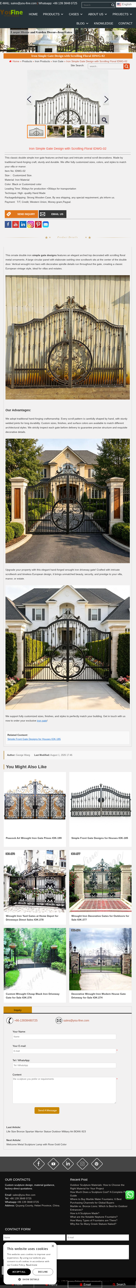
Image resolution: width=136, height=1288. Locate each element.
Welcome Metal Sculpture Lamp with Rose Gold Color (36, 1144)
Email (87, 1284)
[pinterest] (97, 1164)
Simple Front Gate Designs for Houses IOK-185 (34, 739)
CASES (74, 14)
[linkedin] (23, 224)
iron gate (42, 720)
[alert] (30, 1263)
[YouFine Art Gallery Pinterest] (7, 1211)
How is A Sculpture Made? (84, 1213)
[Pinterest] (38, 224)
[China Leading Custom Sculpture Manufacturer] (11, 13)
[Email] (45, 224)
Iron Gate (58, 61)
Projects (120, 14)
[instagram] (82, 1164)
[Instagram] (30, 224)
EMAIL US (57, 214)
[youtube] (15, 224)
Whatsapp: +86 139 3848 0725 (58, 3)
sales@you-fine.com (76, 1020)
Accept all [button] (19, 1271)
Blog (80, 23)
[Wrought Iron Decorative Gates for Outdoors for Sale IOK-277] (100, 881)
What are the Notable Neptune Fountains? (94, 1216)
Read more (31, 1264)
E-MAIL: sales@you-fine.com (18, 3)
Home (19, 1284)
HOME (33, 14)
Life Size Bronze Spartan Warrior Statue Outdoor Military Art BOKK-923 (46, 1131)
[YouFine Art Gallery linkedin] (6, 1211)
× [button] (52, 1246)
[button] (30, 1279)
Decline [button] (43, 1271)
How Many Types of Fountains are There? (93, 1220)
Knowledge (103, 23)
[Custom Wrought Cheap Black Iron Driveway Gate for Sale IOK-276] (35, 959)
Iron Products (42, 61)
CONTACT (125, 23)
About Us (95, 14)
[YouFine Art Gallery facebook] (4, 1211)
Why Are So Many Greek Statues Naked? (93, 1223)
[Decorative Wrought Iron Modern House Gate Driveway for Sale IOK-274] (100, 959)
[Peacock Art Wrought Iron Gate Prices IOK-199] (35, 803)
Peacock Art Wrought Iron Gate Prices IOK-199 (34, 838)
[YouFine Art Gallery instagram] (5, 1211)
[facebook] (8, 224)
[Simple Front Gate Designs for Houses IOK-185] (100, 803)
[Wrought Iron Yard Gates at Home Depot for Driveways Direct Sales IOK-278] (35, 881)
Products (51, 14)
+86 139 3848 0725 (21, 1198)
